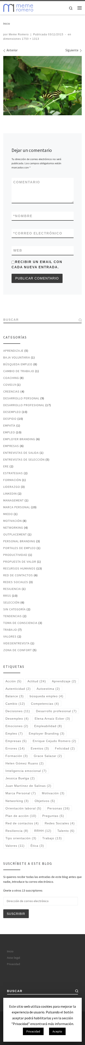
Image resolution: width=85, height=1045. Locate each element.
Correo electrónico (37, 233)
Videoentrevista (16, 643)
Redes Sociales (15, 582)
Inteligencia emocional (26, 771)
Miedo (8, 514)
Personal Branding (19, 541)
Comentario (26, 182)
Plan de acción (20, 816)
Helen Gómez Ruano (24, 763)
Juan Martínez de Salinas (28, 785)
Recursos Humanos (19, 568)
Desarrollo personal (21, 398)
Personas (58, 808)
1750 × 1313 (30, 38)
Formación (12, 480)
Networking (13, 528)
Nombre (22, 216)
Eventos (40, 748)
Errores (15, 748)
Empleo (9, 432)
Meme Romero (19, 34)
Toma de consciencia (20, 623)
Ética (37, 845)
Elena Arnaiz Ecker (52, 718)
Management (13, 500)
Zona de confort (17, 650)
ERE (6, 466)
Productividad (15, 555)
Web (17, 250)
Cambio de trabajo (18, 371)
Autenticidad (18, 688)
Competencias (45, 703)
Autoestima (48, 688)
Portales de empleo (19, 548)
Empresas (11, 446)
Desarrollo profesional (23, 405)
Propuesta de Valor (19, 562)
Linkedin (10, 493)
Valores (10, 636)
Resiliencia (12, 589)
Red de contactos (18, 575)
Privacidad (13, 964)
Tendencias (12, 616)
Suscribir (16, 913)
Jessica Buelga (20, 778)
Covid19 (9, 385)
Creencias (11, 391)
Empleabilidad (48, 726)
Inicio (6, 23)
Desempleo (12, 412)
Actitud (36, 681)
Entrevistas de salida (21, 453)
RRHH (42, 830)
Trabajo (10, 630)
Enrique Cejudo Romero (54, 741)
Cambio (15, 703)
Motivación (12, 521)
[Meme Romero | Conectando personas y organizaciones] (18, 7)
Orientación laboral (23, 808)
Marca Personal (16, 507)
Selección (11, 602)
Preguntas (53, 816)
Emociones (16, 726)
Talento (66, 830)
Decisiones (17, 711)
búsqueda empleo (46, 696)
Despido (10, 419)
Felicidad (65, 748)
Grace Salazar (48, 756)
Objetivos (45, 801)
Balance (14, 696)
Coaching (11, 378)
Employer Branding (19, 439)
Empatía (9, 425)
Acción (13, 681)
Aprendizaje (13, 351)
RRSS (7, 596)
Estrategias (13, 473)
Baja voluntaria (16, 357)
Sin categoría (14, 609)
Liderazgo (11, 487)
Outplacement (15, 534)
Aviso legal (13, 958)
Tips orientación (20, 838)
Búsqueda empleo (17, 364)
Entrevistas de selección (24, 459)
